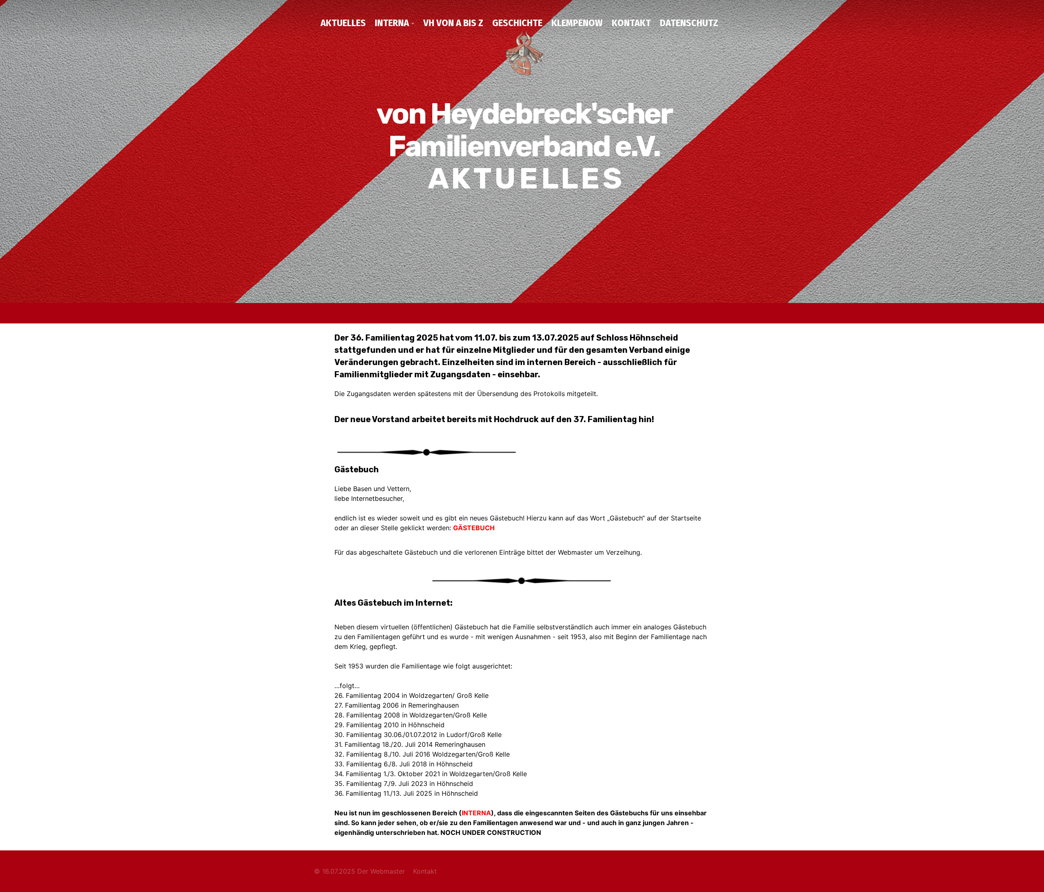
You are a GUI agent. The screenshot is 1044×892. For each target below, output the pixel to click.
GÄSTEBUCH (474, 528)
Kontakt (631, 23)
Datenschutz (689, 23)
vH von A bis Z (453, 23)
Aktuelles (343, 23)
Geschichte (517, 23)
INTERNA (392, 23)
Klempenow (577, 23)
